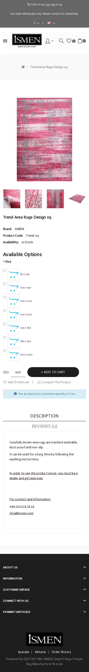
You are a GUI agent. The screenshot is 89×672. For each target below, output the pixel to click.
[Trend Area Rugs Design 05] (12, 198)
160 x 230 (25, 341)
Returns (40, 652)
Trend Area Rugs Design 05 (49, 67)
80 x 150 (25, 274)
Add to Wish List (18, 382)
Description (44, 416)
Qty (6, 372)
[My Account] (49, 40)
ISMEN (19, 229)
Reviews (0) (44, 426)
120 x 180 (25, 327)
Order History (61, 652)
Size (8, 261)
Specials (23, 652)
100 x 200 (26, 301)
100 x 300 (26, 314)
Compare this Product (56, 382)
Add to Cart (54, 372)
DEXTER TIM (32, 659)
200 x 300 (26, 354)
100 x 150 (25, 287)
